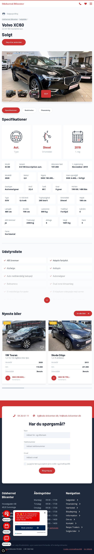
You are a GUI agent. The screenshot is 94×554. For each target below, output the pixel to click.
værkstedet (53, 528)
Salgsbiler (23, 19)
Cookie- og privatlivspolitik (72, 549)
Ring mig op (47, 470)
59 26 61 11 (23, 415)
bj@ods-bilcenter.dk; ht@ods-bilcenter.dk (59, 415)
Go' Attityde (88, 549)
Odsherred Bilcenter (10, 19)
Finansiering (45, 110)
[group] (47, 76)
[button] (82, 96)
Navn (26, 431)
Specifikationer (11, 110)
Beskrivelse (29, 110)
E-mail (26, 453)
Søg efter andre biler (14, 42)
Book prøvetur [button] (27, 528)
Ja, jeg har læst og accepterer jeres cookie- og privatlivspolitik (48, 464)
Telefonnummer (29, 442)
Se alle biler (81, 313)
